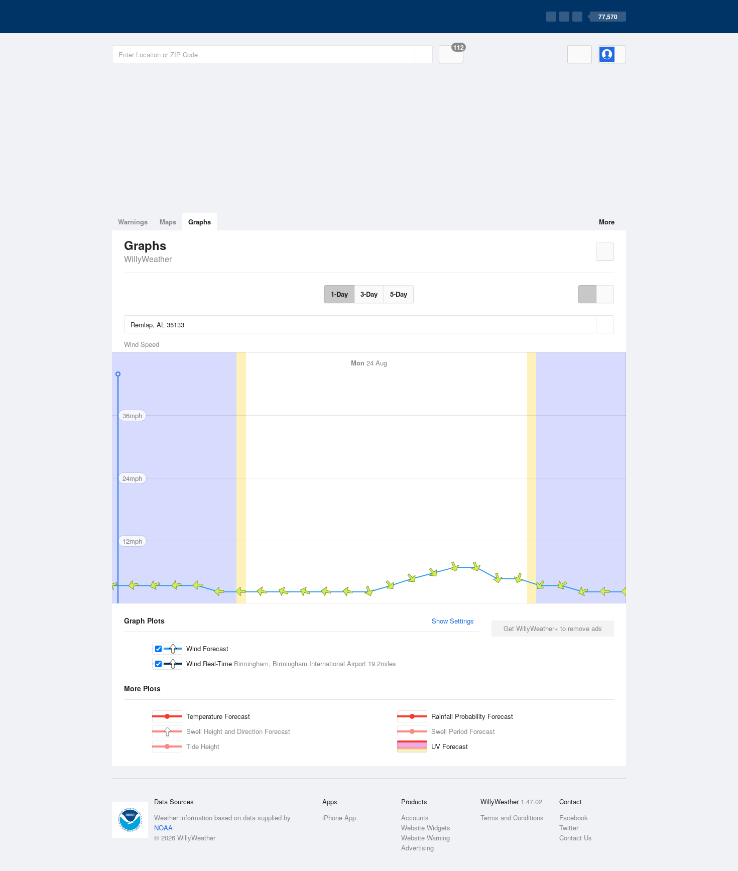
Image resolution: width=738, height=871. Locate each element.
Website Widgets (425, 827)
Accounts (415, 817)
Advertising (417, 847)
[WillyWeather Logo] (159, 16)
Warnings (133, 221)
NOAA (163, 827)
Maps (168, 221)
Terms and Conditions (512, 817)
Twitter (568, 827)
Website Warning (425, 837)
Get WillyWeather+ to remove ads (553, 628)
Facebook (573, 817)
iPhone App (339, 817)
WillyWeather (148, 259)
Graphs (199, 221)
